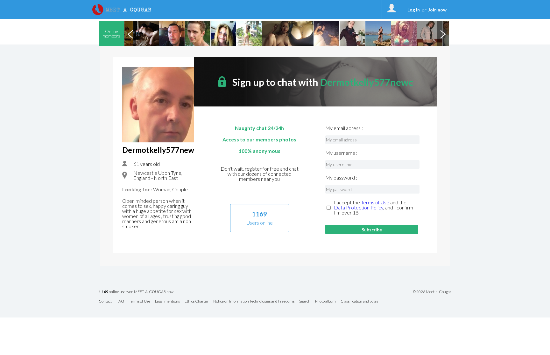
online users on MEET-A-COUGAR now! (136, 292)
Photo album (325, 301)
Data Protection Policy (358, 207)
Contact (105, 301)
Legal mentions (167, 301)
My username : (341, 152)
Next (443, 33)
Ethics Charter (196, 301)
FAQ (120, 301)
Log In (413, 9)
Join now (437, 9)
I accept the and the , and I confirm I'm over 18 (373, 207)
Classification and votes (359, 301)
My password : (341, 177)
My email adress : (344, 128)
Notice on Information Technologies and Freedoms (253, 301)
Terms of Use (375, 202)
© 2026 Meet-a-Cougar (432, 292)
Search (304, 301)
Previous (130, 33)
